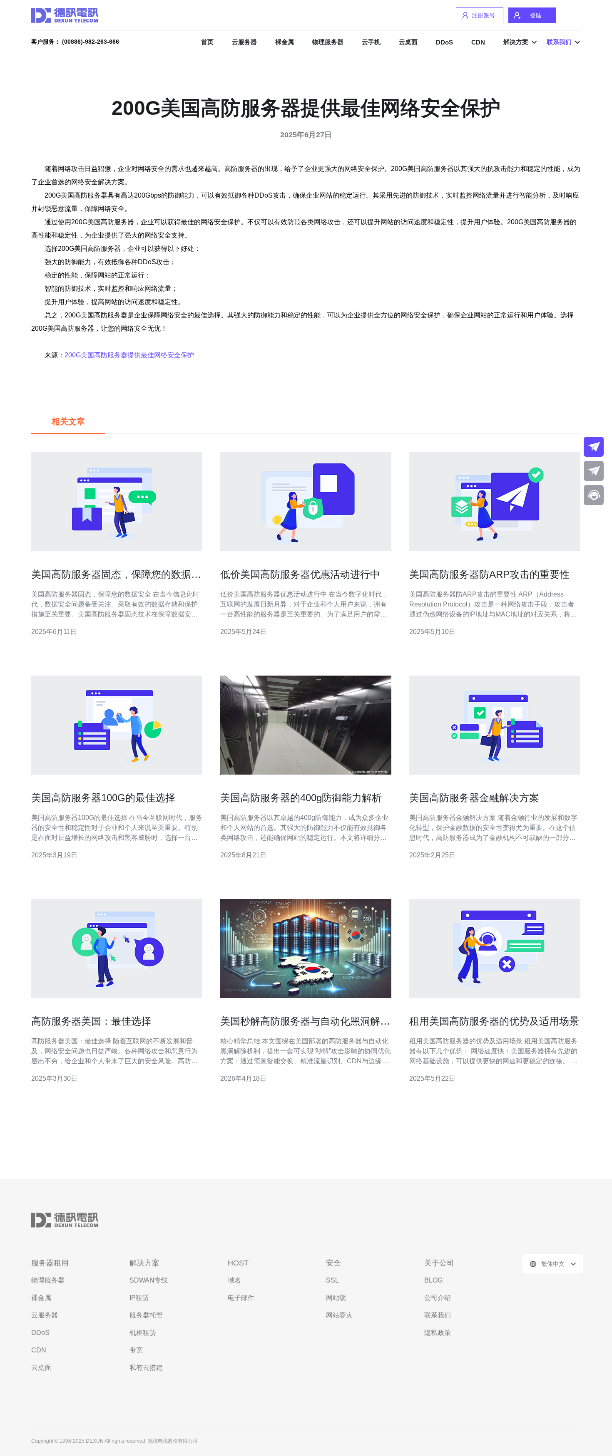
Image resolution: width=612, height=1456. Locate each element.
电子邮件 (241, 1297)
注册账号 (483, 15)
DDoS (444, 42)
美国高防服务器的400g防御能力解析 (301, 797)
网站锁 (336, 1297)
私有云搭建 (146, 1367)
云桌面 (408, 41)
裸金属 (284, 41)
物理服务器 (327, 41)
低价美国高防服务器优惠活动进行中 (300, 574)
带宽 (136, 1350)
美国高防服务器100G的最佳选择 (103, 797)
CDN (478, 42)
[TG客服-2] (594, 471)
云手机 (371, 41)
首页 (207, 41)
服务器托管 (146, 1315)
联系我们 (437, 1315)
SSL (332, 1280)
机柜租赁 (142, 1332)
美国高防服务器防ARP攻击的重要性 (489, 574)
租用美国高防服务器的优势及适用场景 (494, 1021)
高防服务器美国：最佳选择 (91, 1021)
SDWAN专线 (148, 1280)
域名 (234, 1280)
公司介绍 (437, 1297)
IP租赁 (139, 1297)
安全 (333, 1263)
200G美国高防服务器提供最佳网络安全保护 (129, 355)
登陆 (536, 15)
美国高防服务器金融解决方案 (474, 797)
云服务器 (244, 41)
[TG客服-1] (594, 447)
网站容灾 (339, 1315)
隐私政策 (437, 1332)
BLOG (433, 1280)
